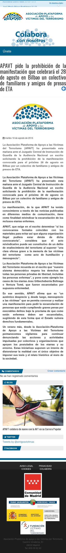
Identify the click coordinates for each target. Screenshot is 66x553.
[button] (59, 3)
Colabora (46, 468)
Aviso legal (26, 465)
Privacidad (45, 465)
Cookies (26, 468)
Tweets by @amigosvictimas (18, 441)
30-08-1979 (23, 4)
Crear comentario (56, 370)
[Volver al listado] (63, 88)
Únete (7, 51)
